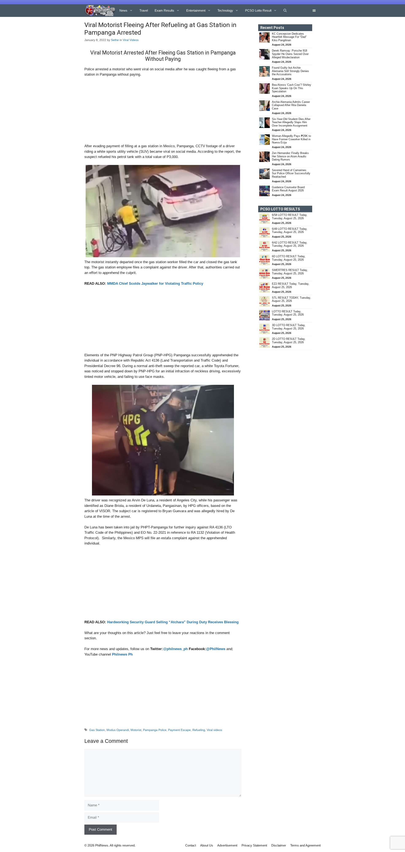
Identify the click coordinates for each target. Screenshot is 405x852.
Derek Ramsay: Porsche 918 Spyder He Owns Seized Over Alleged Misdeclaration (290, 54)
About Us (206, 845)
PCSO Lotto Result (258, 10)
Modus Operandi (118, 730)
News (123, 10)
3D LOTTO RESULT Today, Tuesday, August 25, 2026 (288, 327)
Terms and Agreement (305, 845)
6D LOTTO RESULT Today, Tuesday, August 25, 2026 (288, 258)
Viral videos (214, 730)
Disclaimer (278, 845)
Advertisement (227, 845)
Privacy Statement (254, 845)
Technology (225, 10)
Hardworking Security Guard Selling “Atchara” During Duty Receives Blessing (173, 622)
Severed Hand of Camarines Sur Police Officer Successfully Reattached (291, 173)
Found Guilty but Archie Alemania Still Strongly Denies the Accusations (290, 71)
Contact (190, 845)
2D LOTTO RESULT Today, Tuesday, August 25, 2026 (288, 340)
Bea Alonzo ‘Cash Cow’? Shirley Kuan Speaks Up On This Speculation (291, 88)
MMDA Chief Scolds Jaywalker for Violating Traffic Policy (155, 284)
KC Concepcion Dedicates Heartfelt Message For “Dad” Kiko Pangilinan (289, 37)
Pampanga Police (154, 730)
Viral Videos (131, 40)
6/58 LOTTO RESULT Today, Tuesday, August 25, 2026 (289, 216)
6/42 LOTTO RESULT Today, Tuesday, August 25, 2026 (289, 244)
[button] (285, 10)
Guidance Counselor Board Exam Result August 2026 (288, 189)
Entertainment (195, 10)
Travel (143, 10)
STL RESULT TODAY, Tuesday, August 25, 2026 (291, 299)
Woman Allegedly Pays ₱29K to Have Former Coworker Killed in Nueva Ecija (291, 139)
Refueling (198, 730)
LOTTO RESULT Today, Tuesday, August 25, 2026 (288, 313)
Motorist (136, 730)
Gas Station (97, 730)
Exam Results (164, 10)
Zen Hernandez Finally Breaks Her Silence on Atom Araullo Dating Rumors (290, 156)
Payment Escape (179, 730)
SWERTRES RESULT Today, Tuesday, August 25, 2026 (290, 271)
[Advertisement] (162, 112)
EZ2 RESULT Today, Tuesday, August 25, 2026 (290, 285)
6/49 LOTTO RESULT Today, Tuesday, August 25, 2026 (289, 230)
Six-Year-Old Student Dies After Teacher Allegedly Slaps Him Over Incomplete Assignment (291, 122)
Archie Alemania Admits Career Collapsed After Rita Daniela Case (291, 105)
